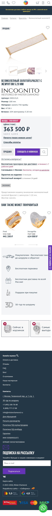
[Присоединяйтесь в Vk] (4, 476)
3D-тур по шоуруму (26, 311)
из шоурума (44, 170)
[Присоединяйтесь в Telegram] (9, 476)
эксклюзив (6, 185)
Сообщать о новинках (27, 152)
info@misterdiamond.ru (13, 412)
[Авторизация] (43, 3)
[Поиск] (49, 3)
